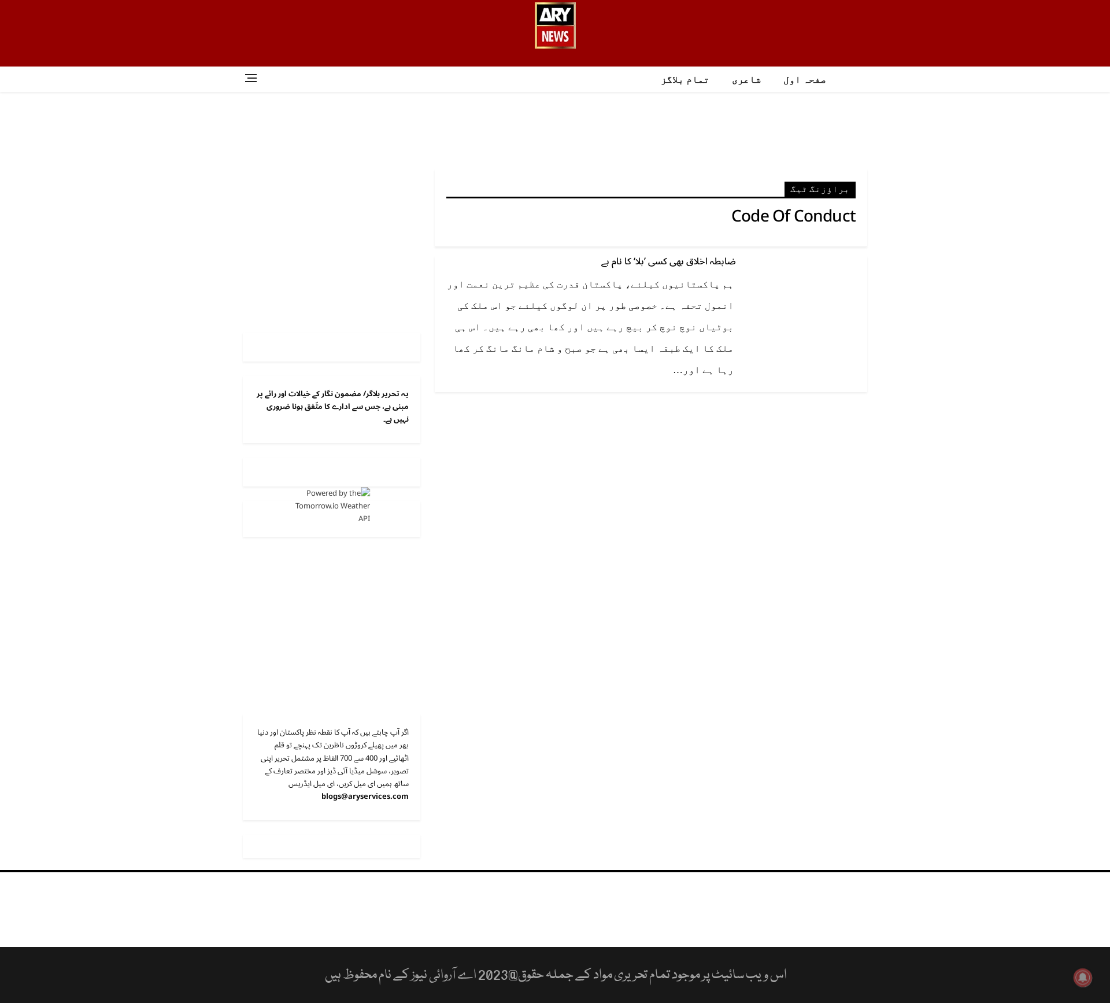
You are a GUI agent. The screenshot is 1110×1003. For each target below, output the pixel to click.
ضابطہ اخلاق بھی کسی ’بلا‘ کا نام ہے (668, 261)
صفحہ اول (804, 79)
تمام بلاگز (685, 79)
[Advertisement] (555, 130)
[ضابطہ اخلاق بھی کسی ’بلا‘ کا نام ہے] (806, 295)
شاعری (746, 79)
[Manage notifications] (1083, 977)
